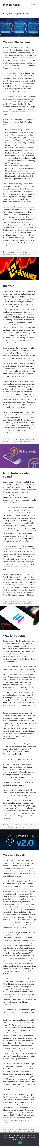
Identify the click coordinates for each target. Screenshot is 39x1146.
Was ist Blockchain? (17, 42)
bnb (13, 441)
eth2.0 (17, 1131)
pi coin (18, 604)
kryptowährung (19, 827)
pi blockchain (12, 604)
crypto (12, 827)
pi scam (23, 604)
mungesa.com (11, 4)
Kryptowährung (22, 252)
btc (11, 254)
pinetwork (29, 604)
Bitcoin (20, 63)
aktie (4, 441)
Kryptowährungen (18, 254)
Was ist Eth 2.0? (14, 855)
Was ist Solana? (14, 635)
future (22, 1131)
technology (27, 254)
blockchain (6, 254)
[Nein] (36, 1139)
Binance (8, 286)
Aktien (19, 439)
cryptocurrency (7, 1131)
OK (20, 1143)
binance (9, 441)
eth (18, 441)
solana (26, 827)
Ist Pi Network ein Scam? (16, 474)
